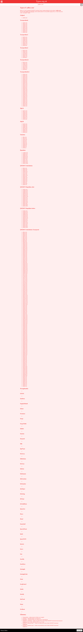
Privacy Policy (4, 630)
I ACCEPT (79, 630)
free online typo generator (29, 11)
